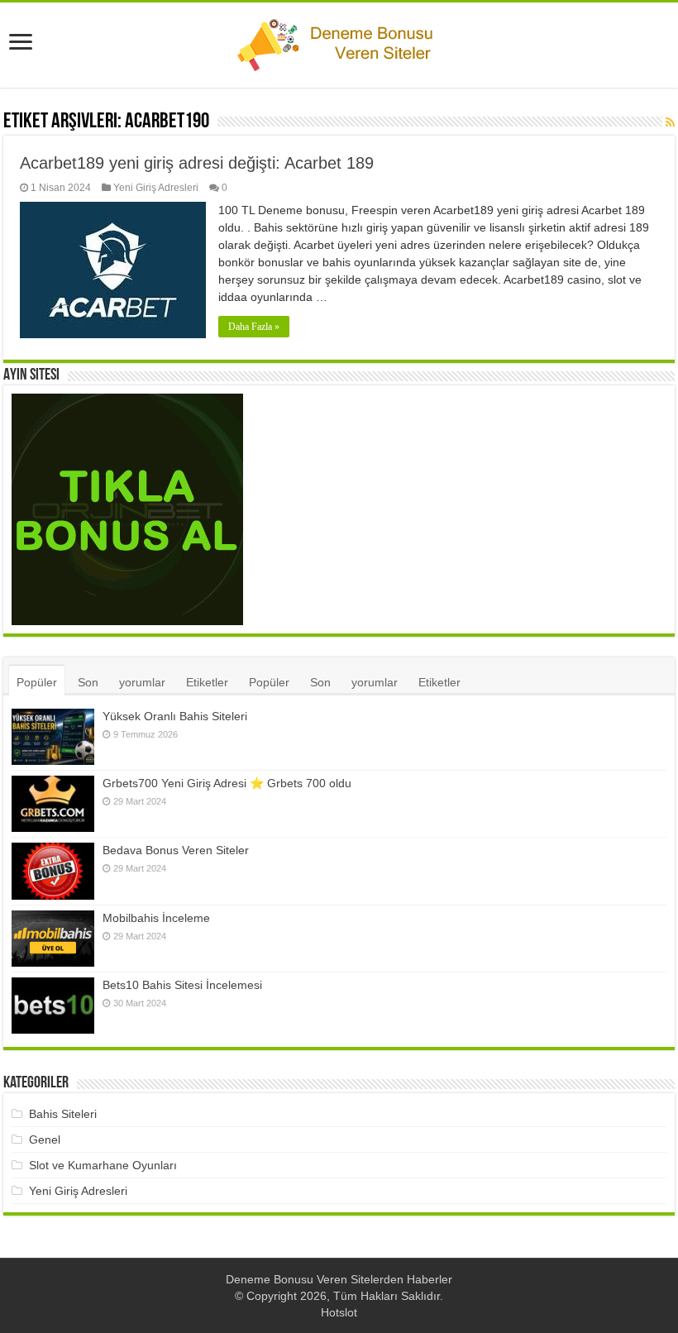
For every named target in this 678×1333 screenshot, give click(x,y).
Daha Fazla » (253, 326)
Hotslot (339, 1312)
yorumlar (142, 682)
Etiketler (207, 682)
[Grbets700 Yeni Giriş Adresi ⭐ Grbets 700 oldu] (53, 804)
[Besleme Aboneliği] (670, 122)
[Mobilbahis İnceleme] (53, 938)
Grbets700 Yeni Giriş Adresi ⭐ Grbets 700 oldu (227, 783)
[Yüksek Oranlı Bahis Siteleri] (53, 737)
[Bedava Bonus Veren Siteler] (53, 871)
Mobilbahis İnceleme (156, 917)
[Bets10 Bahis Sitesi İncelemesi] (53, 1005)
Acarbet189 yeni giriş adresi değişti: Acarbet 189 (197, 163)
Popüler (37, 682)
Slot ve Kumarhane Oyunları (103, 1165)
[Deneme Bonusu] (339, 42)
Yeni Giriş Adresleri (155, 188)
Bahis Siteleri (63, 1113)
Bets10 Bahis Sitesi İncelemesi (182, 984)
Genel (44, 1139)
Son (88, 682)
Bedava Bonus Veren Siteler (176, 850)
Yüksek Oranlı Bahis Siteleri (175, 716)
